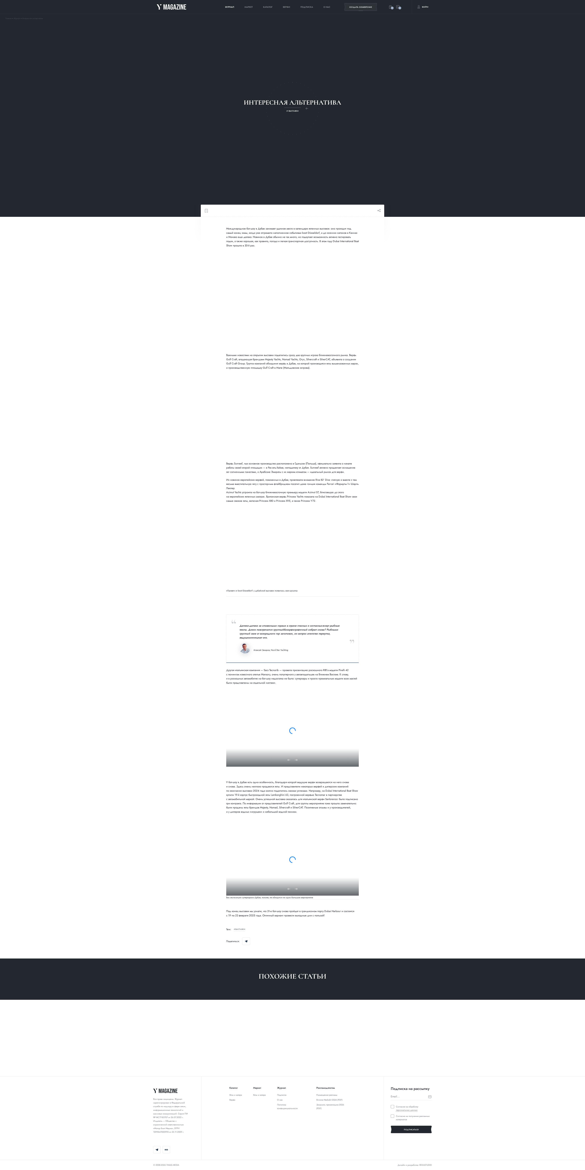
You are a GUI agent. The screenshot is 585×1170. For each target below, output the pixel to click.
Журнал (229, 7)
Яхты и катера (235, 1094)
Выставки (240, 929)
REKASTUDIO (425, 1164)
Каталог (268, 7)
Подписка (306, 7)
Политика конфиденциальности (287, 1106)
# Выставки (159, 1063)
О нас (326, 7)
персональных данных (406, 1110)
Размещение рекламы (326, 1094)
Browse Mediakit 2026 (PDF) (329, 1099)
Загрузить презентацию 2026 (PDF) (330, 1106)
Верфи (286, 7)
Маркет (249, 7)
